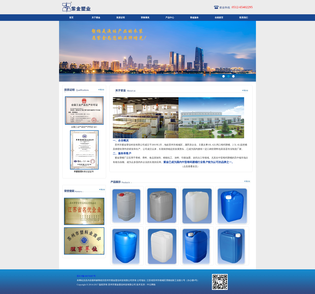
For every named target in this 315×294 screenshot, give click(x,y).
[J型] (162, 246)
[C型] (197, 206)
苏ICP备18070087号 (86, 276)
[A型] (127, 206)
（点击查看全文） (190, 166)
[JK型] (232, 246)
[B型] (162, 205)
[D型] (232, 206)
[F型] (127, 246)
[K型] (197, 246)
